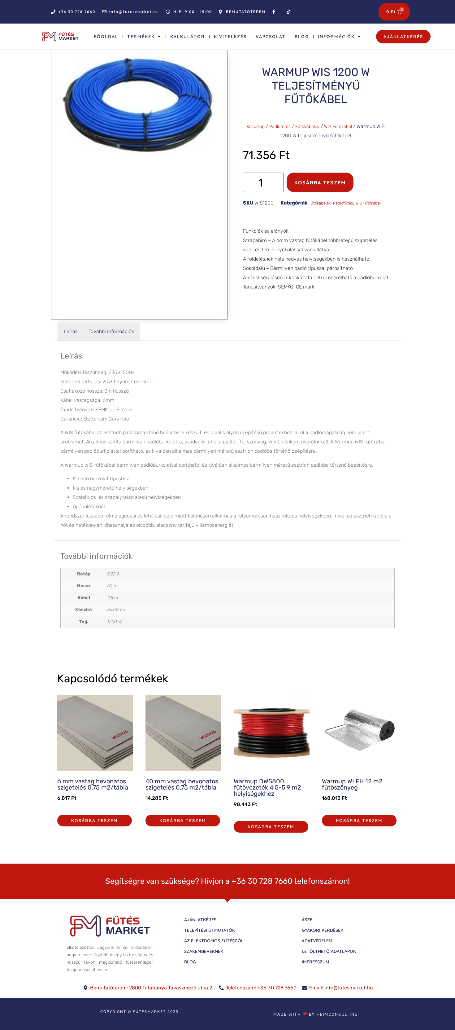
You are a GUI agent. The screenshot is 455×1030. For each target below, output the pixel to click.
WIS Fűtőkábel (338, 126)
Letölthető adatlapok (329, 951)
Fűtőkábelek (307, 126)
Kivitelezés (230, 36)
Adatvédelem (317, 941)
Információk (336, 36)
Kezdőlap (256, 126)
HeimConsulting (337, 1014)
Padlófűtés (280, 126)
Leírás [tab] (71, 331)
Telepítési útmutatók (209, 930)
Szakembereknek (203, 951)
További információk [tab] (111, 331)
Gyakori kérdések (322, 930)
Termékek (141, 36)
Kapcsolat (271, 36)
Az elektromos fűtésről (214, 941)
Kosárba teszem (320, 182)
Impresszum (315, 962)
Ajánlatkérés (200, 919)
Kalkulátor (187, 36)
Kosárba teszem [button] (94, 820)
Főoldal (106, 36)
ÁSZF (307, 919)
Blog (302, 36)
